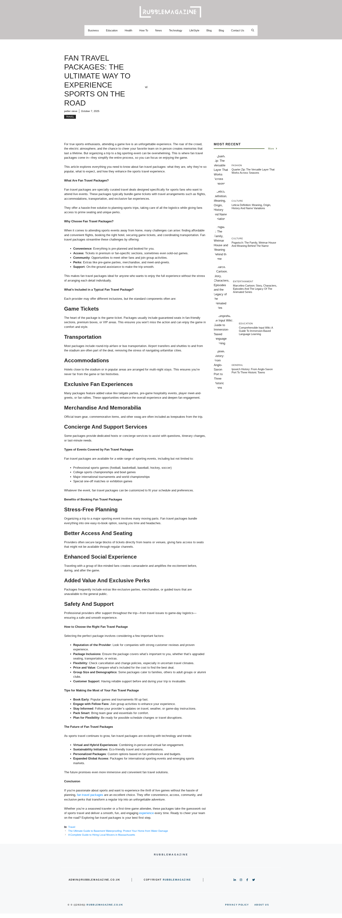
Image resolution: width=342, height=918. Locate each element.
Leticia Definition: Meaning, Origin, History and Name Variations (251, 206)
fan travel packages (90, 795)
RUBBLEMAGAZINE (177, 879)
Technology (175, 30)
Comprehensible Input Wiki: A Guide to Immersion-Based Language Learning (256, 331)
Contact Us (237, 30)
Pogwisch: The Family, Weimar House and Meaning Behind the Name (254, 244)
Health (128, 30)
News (158, 30)
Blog (209, 30)
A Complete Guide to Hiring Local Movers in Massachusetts (101, 834)
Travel (70, 117)
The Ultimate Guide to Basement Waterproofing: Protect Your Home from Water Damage (118, 830)
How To (143, 30)
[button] (253, 30)
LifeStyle (194, 30)
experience (146, 813)
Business (93, 30)
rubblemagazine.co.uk (105, 905)
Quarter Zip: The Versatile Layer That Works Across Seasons (253, 171)
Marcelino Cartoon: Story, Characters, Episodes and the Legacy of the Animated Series (255, 288)
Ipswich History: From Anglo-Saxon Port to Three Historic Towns (252, 371)
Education (112, 30)
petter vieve (70, 111)
